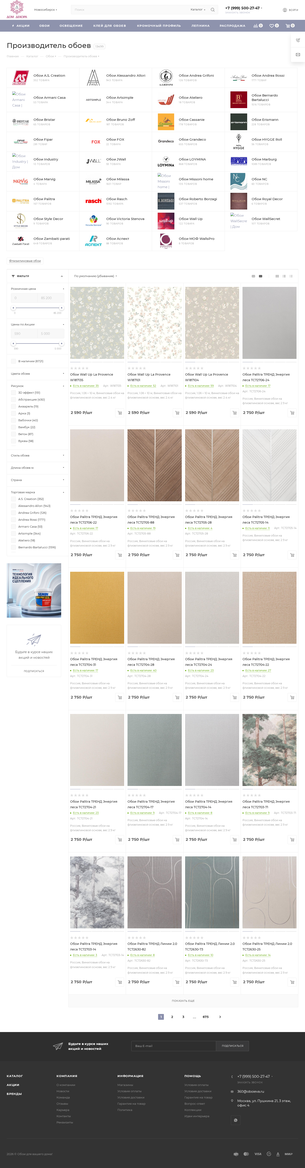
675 (206, 1017)
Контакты (63, 1116)
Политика (124, 1110)
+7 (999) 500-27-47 (242, 8)
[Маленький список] (253, 276)
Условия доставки (130, 1097)
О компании (65, 1085)
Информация (130, 1076)
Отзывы (62, 1103)
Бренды (14, 1094)
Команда (63, 1097)
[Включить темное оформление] (272, 10)
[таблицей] (291, 276)
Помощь (192, 1076)
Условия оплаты (129, 1091)
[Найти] (212, 9)
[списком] (284, 276)
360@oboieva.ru (250, 1091)
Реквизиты (64, 1122)
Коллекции (192, 1110)
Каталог (15, 1076)
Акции (13, 1085)
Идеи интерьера (196, 1116)
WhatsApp (235, 1120)
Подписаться (233, 1045)
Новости (62, 1091)
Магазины (125, 1085)
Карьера (62, 1110)
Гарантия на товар (131, 1103)
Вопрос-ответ (194, 1103)
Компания (66, 1076)
